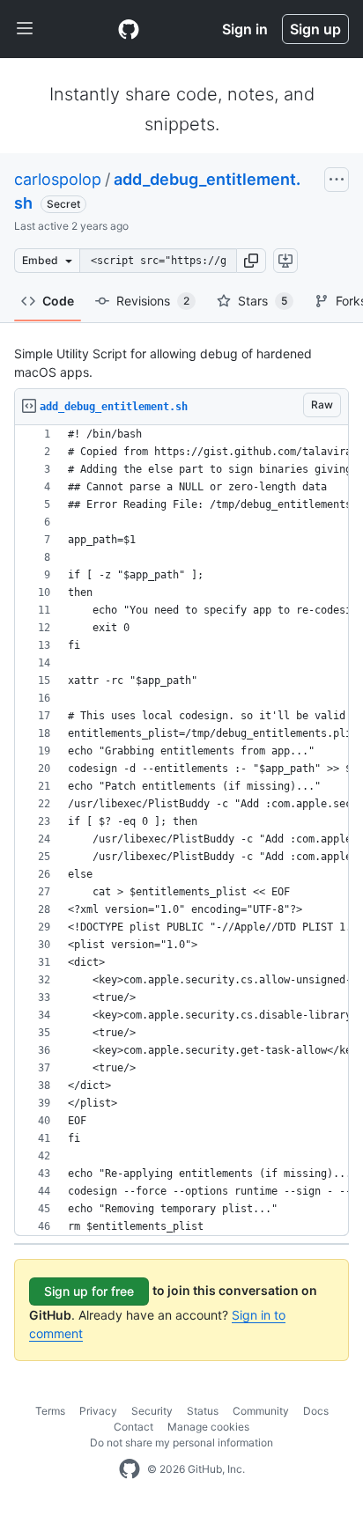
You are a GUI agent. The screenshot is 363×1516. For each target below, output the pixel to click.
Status (203, 1410)
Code (58, 300)
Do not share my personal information (181, 1442)
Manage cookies (208, 1426)
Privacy (98, 1410)
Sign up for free (89, 1291)
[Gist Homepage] (128, 29)
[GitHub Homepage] (129, 1469)
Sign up (315, 29)
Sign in (245, 29)
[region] (181, 830)
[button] (251, 260)
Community (261, 1410)
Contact (133, 1426)
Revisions (152, 300)
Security (152, 1410)
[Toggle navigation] (24, 29)
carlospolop (57, 179)
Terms (50, 1410)
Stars (262, 300)
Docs (316, 1410)
